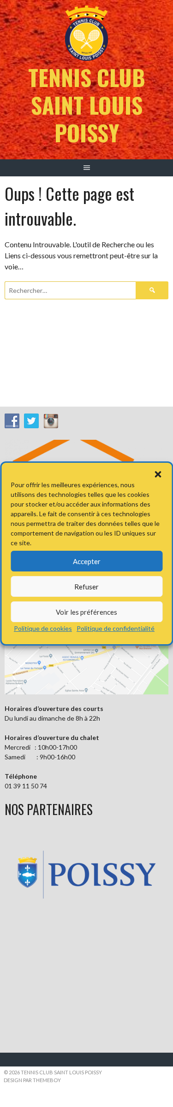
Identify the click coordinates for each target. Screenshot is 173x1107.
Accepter (87, 561)
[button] (157, 474)
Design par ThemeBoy (32, 1080)
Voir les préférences (86, 612)
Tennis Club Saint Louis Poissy (86, 105)
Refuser (86, 587)
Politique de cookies (43, 628)
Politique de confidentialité (116, 628)
